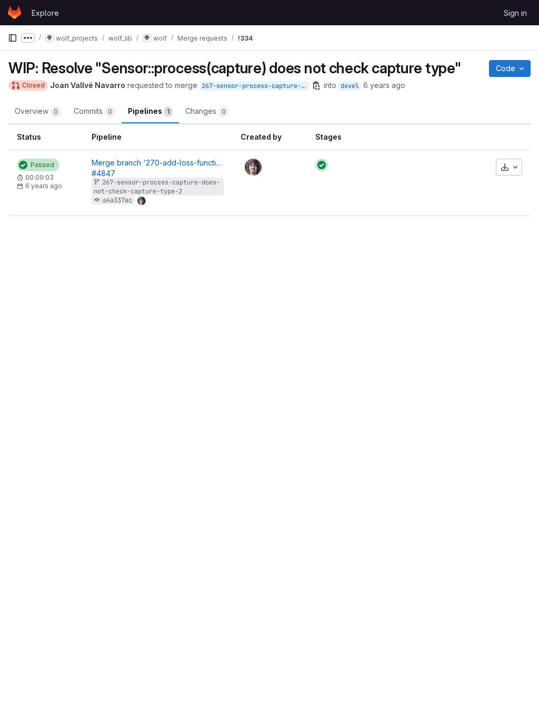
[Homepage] (14, 12)
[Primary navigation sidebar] (12, 38)
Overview (36, 110)
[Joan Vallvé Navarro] (253, 167)
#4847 (103, 173)
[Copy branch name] (316, 85)
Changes (205, 110)
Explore (45, 12)
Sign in (515, 12)
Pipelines (148, 110)
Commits (93, 110)
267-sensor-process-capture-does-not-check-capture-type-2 (255, 86)
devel (350, 86)
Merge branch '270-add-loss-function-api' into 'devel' (188, 162)
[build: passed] (321, 165)
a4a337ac (117, 200)
